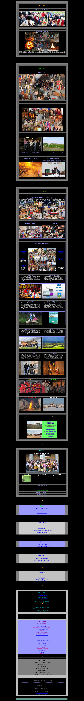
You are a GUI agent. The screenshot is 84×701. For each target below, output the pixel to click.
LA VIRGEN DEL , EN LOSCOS (42, 560)
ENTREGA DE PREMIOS (42, 637)
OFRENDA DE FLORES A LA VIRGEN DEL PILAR (42, 530)
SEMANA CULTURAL (42, 645)
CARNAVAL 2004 (42, 650)
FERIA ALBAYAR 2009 (42, 524)
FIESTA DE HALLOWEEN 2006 (42, 576)
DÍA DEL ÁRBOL (42, 577)
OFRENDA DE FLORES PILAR (42, 629)
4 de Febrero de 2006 (42, 580)
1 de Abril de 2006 (42, 578)
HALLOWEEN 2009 (42, 528)
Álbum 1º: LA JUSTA (42, 487)
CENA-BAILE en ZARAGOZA (42, 579)
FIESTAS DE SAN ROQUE (42, 643)
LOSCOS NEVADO (42, 652)
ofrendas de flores (42, 595)
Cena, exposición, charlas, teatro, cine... (42, 598)
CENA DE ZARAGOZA (42, 513)
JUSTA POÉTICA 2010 (42, 510)
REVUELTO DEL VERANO (42, 635)
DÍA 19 (61, 267)
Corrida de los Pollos (42, 604)
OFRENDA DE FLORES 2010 (42, 508)
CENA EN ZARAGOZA (42, 544)
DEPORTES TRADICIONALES (42, 640)
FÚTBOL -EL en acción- (42, 546)
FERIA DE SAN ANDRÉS (42, 626)
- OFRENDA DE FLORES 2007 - (42, 558)
